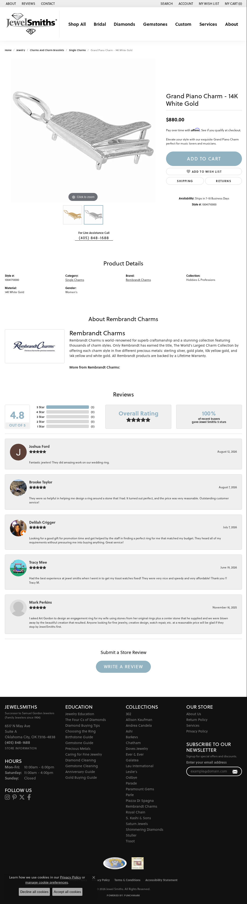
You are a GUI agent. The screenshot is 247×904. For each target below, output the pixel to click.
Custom (183, 24)
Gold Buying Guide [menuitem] (81, 777)
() (92, 407)
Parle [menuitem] (130, 794)
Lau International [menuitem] (140, 765)
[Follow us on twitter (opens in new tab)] (22, 797)
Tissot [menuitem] (130, 841)
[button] (166, 3)
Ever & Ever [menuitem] (135, 754)
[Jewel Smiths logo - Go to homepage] (31, 24)
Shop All (77, 24)
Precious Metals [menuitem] (77, 748)
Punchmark (132, 895)
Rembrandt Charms (138, 280)
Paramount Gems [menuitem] (140, 789)
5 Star (40, 407)
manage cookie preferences (46, 882)
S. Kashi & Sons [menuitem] (138, 817)
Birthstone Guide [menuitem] (79, 736)
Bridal (100, 24)
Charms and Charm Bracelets (47, 50)
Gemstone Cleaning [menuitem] (81, 765)
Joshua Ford (39, 446)
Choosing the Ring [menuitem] (80, 731)
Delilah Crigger (42, 522)
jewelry (20, 50)
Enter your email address (206, 762)
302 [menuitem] (128, 713)
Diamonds (124, 24)
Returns (223, 181)
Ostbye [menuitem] (131, 777)
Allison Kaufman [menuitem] (139, 719)
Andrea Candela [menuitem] (139, 725)
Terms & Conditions (127, 880)
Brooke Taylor (40, 482)
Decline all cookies (34, 892)
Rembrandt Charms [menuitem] (141, 806)
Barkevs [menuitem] (132, 736)
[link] (10, 3)
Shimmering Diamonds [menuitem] (144, 829)
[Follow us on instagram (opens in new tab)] (7, 797)
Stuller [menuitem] (131, 835)
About (231, 24)
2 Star (40, 421)
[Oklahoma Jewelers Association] (138, 863)
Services (208, 24)
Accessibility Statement (161, 880)
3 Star (40, 417)
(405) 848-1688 (94, 237)
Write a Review (123, 666)
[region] (83, 130)
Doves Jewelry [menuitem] (137, 748)
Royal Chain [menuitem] (135, 812)
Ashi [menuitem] (129, 731)
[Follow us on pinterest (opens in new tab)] (14, 797)
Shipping (185, 181)
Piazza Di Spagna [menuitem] (140, 800)
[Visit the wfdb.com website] (115, 863)
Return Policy (196, 719)
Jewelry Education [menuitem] (79, 713)
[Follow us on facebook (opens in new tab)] (29, 797)
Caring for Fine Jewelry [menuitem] (83, 754)
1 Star (40, 426)
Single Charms (77, 50)
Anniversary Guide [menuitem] (80, 771)
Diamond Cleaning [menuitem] (80, 760)
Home (8, 50)
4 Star (40, 412)
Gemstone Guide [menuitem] (79, 742)
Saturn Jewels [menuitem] (137, 823)
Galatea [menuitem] (132, 760)
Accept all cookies (67, 892)
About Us (193, 713)
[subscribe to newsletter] (235, 771)
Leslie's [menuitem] (131, 771)
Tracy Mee (38, 562)
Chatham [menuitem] (133, 742)
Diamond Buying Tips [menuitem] (82, 725)
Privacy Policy (197, 731)
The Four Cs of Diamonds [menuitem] (85, 719)
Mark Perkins (40, 602)
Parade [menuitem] (131, 783)
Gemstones (155, 24)
